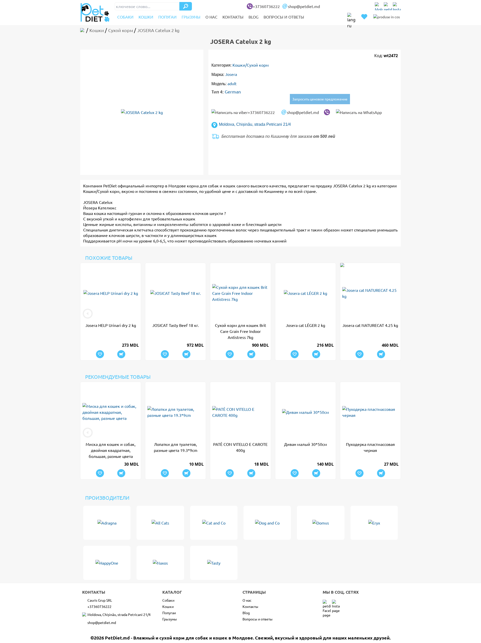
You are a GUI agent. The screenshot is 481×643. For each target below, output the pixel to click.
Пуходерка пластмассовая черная (370, 447)
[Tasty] (213, 563)
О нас (211, 16)
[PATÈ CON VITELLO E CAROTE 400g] (240, 412)
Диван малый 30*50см (305, 444)
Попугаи (167, 16)
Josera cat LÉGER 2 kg (305, 325)
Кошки (146, 16)
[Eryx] (374, 523)
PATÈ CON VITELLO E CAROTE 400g (240, 447)
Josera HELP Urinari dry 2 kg (110, 325)
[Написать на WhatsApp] (359, 112)
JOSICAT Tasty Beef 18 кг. (175, 325)
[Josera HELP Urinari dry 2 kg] (110, 293)
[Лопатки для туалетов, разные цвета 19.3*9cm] (175, 412)
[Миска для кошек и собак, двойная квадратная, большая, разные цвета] (110, 412)
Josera (231, 74)
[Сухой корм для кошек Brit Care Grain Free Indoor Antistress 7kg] (240, 293)
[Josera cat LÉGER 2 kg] (305, 293)
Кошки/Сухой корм (250, 64)
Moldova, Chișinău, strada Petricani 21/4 (255, 124)
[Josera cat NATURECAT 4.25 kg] (370, 293)
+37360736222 (266, 6)
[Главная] (83, 30)
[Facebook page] (388, 6)
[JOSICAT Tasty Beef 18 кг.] (175, 293)
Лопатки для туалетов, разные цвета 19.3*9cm (175, 447)
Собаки (125, 16)
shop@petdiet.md (304, 6)
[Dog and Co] (267, 523)
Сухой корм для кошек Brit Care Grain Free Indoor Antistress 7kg (240, 331)
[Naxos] (160, 563)
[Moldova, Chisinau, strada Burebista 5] (379, 6)
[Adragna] (107, 523)
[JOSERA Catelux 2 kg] (141, 112)
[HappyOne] (107, 563)
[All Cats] (160, 523)
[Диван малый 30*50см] (305, 412)
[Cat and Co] (213, 523)
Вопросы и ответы (284, 16)
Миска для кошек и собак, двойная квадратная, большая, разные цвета (111, 450)
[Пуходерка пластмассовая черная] (370, 412)
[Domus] (320, 523)
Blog (254, 16)
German (233, 91)
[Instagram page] (397, 6)
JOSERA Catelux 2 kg (352, 185)
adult (231, 83)
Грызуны (191, 16)
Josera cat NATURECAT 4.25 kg (370, 325)
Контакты (233, 16)
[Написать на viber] (327, 112)
